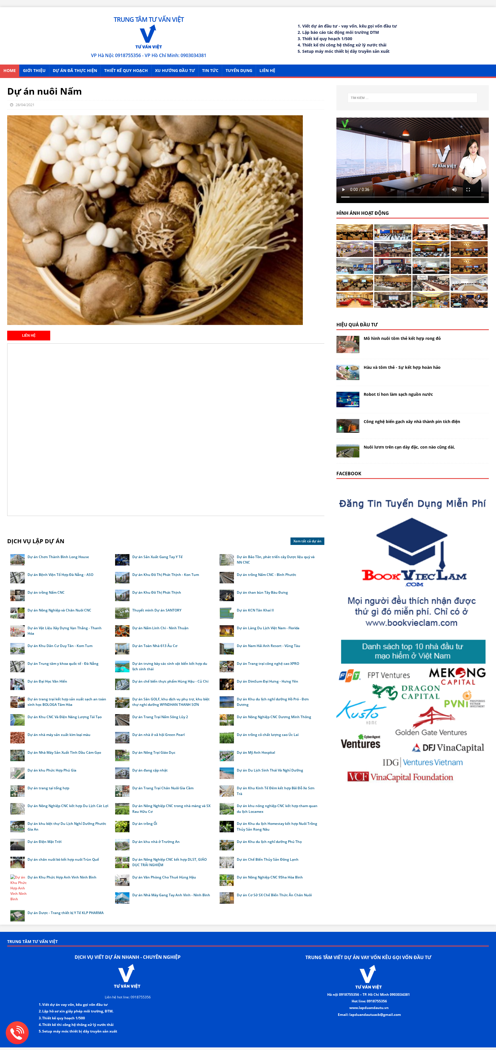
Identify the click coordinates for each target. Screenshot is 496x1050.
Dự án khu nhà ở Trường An (156, 841)
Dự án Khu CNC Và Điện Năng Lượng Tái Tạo (65, 716)
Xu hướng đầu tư (175, 70)
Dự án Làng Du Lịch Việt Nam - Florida (268, 628)
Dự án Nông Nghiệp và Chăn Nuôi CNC (59, 610)
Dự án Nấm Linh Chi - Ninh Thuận (160, 628)
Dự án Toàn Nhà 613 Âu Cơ (154, 645)
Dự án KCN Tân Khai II (255, 610)
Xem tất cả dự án (307, 541)
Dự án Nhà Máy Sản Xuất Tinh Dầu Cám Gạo (64, 752)
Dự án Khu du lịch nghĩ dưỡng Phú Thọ (269, 841)
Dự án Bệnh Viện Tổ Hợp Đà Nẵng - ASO (60, 574)
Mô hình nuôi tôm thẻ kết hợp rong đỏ (402, 338)
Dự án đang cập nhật (150, 770)
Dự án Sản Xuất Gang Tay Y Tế (157, 556)
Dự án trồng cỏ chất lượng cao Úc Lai (268, 734)
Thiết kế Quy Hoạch (126, 70)
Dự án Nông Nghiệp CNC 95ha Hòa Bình (270, 877)
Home (9, 70)
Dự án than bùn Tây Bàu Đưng (262, 592)
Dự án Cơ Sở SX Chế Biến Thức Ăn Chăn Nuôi (274, 895)
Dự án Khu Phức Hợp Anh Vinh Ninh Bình (62, 877)
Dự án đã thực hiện (75, 70)
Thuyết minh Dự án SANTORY (156, 610)
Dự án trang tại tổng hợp (48, 788)
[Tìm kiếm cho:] (412, 98)
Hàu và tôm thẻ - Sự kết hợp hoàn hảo (402, 367)
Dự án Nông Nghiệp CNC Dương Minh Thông (274, 716)
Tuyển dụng (239, 70)
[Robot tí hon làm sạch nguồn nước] (347, 403)
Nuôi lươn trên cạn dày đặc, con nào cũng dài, (409, 447)
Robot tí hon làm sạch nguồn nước (398, 394)
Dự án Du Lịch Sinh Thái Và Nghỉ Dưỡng (270, 770)
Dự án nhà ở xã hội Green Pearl (158, 734)
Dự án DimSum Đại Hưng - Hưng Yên (267, 681)
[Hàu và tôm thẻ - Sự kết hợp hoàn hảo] (347, 376)
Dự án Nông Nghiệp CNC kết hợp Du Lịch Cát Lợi (68, 805)
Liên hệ (267, 70)
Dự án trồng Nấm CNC (46, 592)
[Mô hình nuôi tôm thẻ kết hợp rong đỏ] (347, 349)
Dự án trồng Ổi (144, 823)
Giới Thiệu (34, 70)
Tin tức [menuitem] (210, 70)
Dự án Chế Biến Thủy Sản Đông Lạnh (268, 859)
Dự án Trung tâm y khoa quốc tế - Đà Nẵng (63, 663)
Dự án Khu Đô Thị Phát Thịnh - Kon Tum (165, 574)
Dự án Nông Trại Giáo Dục (153, 752)
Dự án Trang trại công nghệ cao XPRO (268, 663)
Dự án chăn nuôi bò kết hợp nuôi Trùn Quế (63, 859)
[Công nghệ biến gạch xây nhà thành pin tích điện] (347, 429)
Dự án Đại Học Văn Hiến (47, 681)
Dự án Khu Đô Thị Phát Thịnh (156, 592)
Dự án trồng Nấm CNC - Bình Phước (266, 574)
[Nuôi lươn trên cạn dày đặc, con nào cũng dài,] (347, 454)
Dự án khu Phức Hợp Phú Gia (52, 770)
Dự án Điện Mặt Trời (44, 841)
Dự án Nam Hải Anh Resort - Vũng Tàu (268, 645)
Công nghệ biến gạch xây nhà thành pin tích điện (412, 421)
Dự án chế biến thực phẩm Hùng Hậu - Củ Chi (170, 681)
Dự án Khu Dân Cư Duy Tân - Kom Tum (60, 645)
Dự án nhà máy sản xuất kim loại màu (59, 734)
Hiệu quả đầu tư (357, 325)
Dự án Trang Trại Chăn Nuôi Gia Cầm (162, 788)
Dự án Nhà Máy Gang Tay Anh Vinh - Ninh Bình (171, 895)
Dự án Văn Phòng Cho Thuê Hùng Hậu (164, 877)
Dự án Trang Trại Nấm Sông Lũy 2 (160, 716)
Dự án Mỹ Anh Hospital (256, 752)
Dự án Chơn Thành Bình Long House (58, 556)
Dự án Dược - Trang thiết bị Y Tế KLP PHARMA (66, 912)
